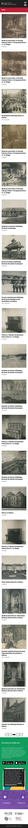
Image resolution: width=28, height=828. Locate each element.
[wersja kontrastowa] (24, 5)
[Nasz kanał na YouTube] (23, 797)
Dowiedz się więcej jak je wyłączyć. (13, 784)
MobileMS (14, 826)
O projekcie (6, 803)
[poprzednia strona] (10, 734)
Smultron (19, 826)
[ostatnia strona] (21, 734)
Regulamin (21, 803)
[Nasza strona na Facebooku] (5, 797)
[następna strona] (17, 734)
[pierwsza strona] (6, 734)
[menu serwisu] (25, 2)
